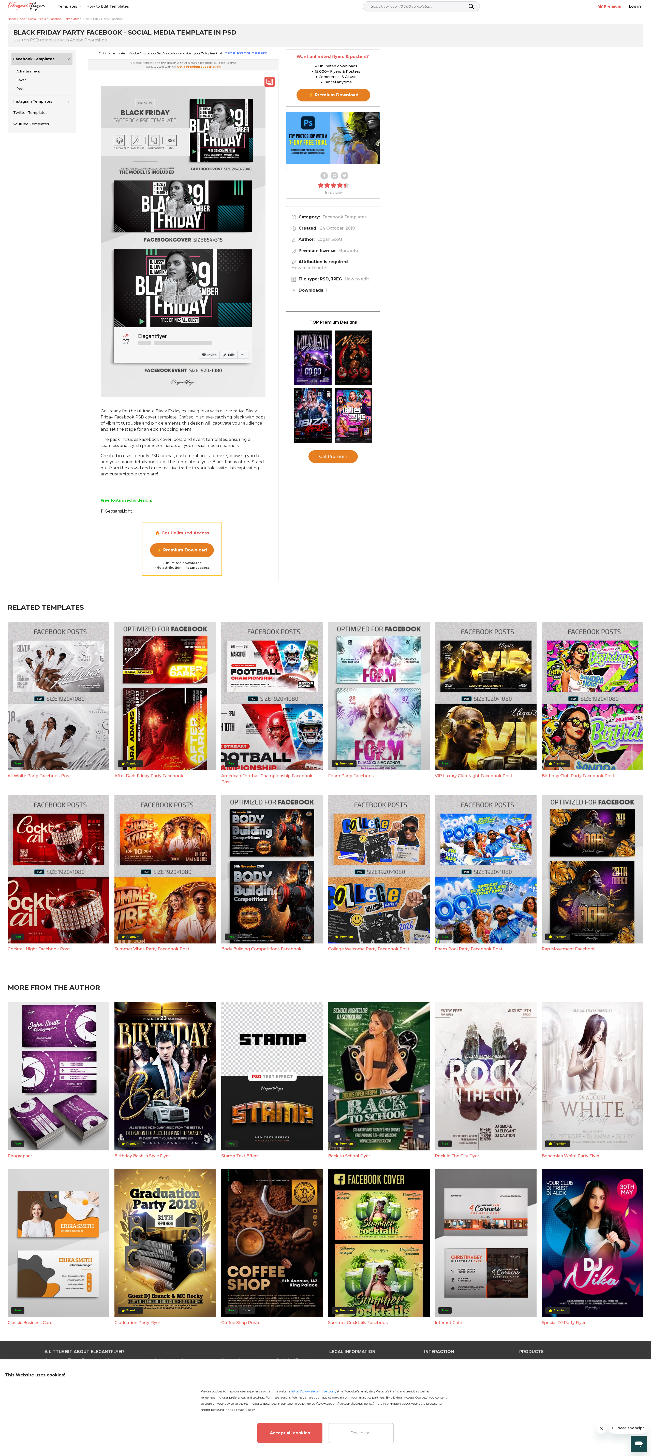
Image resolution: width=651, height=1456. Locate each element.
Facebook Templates (33, 59)
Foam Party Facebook (351, 775)
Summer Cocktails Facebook (358, 1322)
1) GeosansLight (116, 511)
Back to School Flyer (349, 1155)
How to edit (357, 279)
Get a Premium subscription (199, 66)
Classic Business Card (30, 1322)
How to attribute (308, 267)
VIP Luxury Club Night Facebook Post (473, 775)
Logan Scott (330, 239)
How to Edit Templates (107, 6)
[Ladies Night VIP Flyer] (354, 415)
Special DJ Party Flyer (564, 1322)
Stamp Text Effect (240, 1155)
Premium (612, 6)
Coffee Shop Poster (241, 1322)
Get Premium (333, 456)
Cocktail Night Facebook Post (39, 949)
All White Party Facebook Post (39, 775)
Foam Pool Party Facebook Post (468, 949)
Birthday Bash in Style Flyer (142, 1155)
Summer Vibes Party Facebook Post (151, 949)
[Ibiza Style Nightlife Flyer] (313, 415)
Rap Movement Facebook (569, 949)
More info (348, 250)
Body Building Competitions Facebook (261, 949)
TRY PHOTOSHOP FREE (246, 53)
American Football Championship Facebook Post (267, 778)
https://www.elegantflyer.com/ (313, 1391)
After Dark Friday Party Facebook (148, 775)
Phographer (20, 1155)
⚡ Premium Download (182, 550)
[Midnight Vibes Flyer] (313, 358)
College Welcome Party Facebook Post (368, 949)
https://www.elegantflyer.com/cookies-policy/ (340, 1403)
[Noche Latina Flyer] (354, 358)
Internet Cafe (448, 1322)
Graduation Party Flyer (137, 1322)
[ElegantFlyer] (26, 6)
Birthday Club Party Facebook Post (578, 775)
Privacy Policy (244, 1410)
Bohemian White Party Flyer (570, 1155)
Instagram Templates (32, 101)
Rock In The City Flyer (457, 1155)
